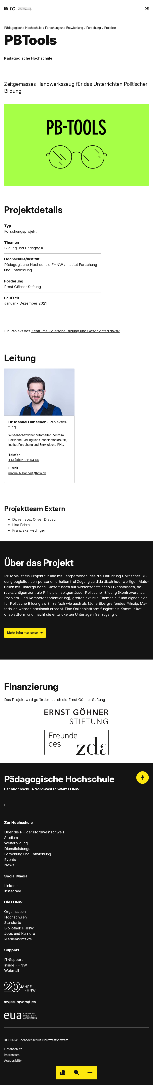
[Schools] (63, 1072)
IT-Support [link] (13, 959)
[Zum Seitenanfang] (142, 777)
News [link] (9, 865)
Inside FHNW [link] (15, 965)
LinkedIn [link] (11, 885)
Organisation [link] (15, 911)
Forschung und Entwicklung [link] (64, 28)
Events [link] (10, 859)
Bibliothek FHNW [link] (19, 928)
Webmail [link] (11, 970)
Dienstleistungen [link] (18, 848)
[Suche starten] (76, 1072)
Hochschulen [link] (15, 917)
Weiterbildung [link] (16, 843)
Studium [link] (11, 837)
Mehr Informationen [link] (22, 633)
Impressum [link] (12, 1055)
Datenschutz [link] (13, 1049)
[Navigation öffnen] (90, 1072)
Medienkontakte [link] (18, 939)
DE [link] (146, 9)
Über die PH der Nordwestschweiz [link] (34, 832)
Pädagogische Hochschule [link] (23, 28)
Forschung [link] (93, 28)
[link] (18, 9)
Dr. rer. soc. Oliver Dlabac (34, 519)
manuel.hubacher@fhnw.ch (27, 473)
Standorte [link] (12, 922)
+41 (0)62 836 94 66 (23, 460)
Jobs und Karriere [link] (19, 933)
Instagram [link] (12, 891)
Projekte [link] (110, 28)
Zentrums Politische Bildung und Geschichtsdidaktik (75, 331)
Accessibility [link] (13, 1060)
